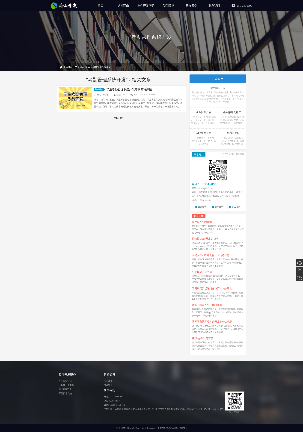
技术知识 (108, 385)
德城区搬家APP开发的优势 (207, 305)
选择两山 (123, 5)
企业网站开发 (65, 381)
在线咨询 (299, 262)
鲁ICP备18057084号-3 (176, 428)
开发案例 (191, 5)
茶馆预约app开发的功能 (205, 238)
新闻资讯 (168, 5)
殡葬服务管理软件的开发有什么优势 (212, 321)
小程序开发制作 (66, 385)
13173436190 (299, 270)
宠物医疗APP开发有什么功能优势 (210, 255)
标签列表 (85, 67)
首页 (100, 5)
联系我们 (214, 5)
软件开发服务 (145, 5)
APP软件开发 (65, 389)
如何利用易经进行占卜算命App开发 (212, 288)
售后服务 (236, 207)
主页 (77, 67)
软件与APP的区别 (202, 222)
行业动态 (99, 89)
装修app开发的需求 (202, 338)
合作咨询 (219, 207)
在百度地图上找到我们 (234, 154)
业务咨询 (202, 207)
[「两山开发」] (64, 5)
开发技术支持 (65, 393)
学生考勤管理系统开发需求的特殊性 (129, 89)
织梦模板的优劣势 (202, 272)
